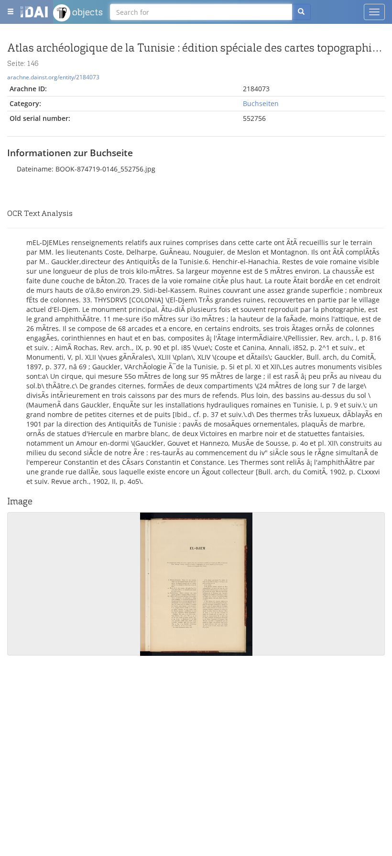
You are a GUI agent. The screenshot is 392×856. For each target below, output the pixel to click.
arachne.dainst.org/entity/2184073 (53, 77)
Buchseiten (261, 103)
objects (86, 12)
